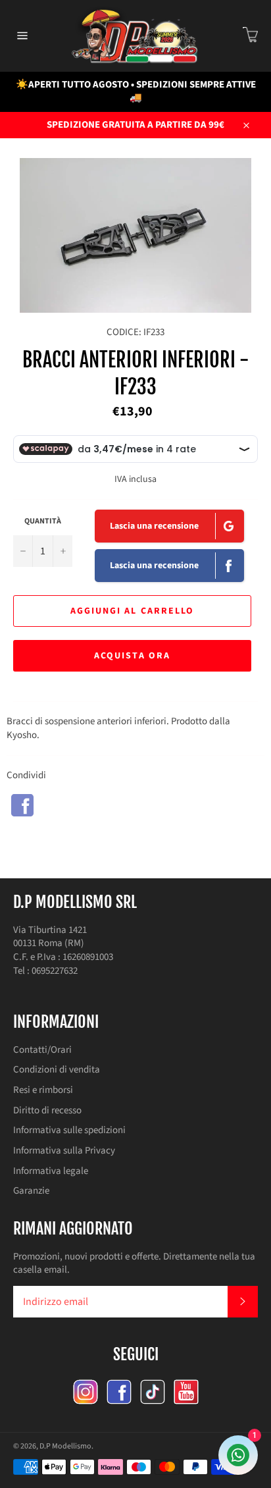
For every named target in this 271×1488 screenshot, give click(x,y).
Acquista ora (132, 655)
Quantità (42, 521)
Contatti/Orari (42, 1050)
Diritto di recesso (47, 1110)
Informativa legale (50, 1171)
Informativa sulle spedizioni (69, 1130)
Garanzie (31, 1191)
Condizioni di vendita (56, 1069)
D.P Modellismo (65, 1446)
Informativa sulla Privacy (64, 1150)
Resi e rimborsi (43, 1090)
